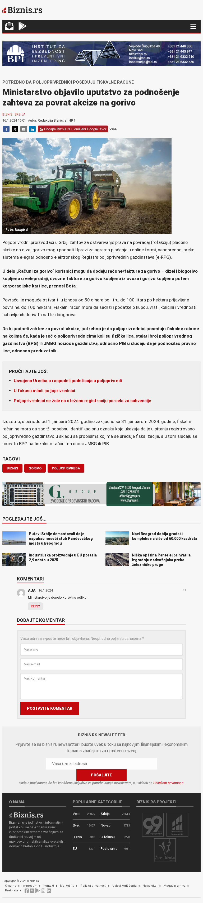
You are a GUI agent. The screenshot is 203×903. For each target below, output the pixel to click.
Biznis (7, 114)
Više (113, 129)
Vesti (76, 813)
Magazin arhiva (175, 885)
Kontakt (48, 885)
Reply (35, 606)
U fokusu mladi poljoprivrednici (44, 390)
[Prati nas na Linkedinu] (49, 892)
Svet (76, 825)
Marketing (67, 885)
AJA (32, 590)
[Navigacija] (193, 26)
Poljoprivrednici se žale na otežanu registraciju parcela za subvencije (82, 400)
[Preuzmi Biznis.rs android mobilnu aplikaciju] (22, 27)
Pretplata (11, 890)
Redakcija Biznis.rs (52, 120)
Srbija (20, 114)
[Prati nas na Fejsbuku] (26, 892)
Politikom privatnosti (168, 783)
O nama (10, 885)
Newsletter (150, 885)
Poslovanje (109, 848)
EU (75, 848)
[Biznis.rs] (26, 814)
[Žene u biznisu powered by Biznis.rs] (165, 850)
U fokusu (108, 837)
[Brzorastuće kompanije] (177, 824)
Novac (105, 825)
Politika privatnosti (93, 885)
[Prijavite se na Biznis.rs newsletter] (9, 27)
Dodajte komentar (41, 620)
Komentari (30, 579)
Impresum (29, 885)
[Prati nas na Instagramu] (43, 892)
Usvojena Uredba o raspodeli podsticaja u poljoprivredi (68, 380)
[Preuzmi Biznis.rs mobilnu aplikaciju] (32, 892)
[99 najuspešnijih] (153, 824)
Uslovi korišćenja (124, 885)
